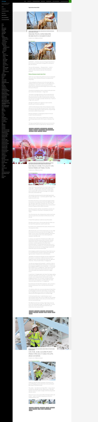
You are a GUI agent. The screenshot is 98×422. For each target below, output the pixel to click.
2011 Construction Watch (5, 131)
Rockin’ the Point (4, 92)
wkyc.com (33, 41)
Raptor (4, 66)
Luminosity (36, 312)
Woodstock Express (6, 71)
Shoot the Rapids (4, 96)
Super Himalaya (5, 59)
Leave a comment (40, 38)
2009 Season (5, 45)
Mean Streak (5, 63)
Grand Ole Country (4, 144)
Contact (3, 113)
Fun (2, 26)
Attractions (31, 31)
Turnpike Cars (4, 86)
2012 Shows (31, 128)
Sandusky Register (35, 361)
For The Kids (3, 120)
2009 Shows (3, 125)
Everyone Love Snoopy (5, 150)
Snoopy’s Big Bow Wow (5, 101)
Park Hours (43, 1)
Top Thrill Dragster (5, 67)
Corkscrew (3, 161)
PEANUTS (49, 312)
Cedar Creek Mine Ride (5, 159)
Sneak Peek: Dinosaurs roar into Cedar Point (40, 35)
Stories (45, 131)
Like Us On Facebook (56, 1)
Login (2, 123)
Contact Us (29, 1)
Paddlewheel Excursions (5, 82)
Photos (3, 25)
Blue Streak (37, 407)
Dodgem (3, 177)
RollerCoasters (32, 349)
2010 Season (5, 48)
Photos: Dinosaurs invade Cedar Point (37, 74)
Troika (3, 78)
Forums (3, 116)
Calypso (3, 170)
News (36, 131)
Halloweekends (4, 117)
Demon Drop (4, 176)
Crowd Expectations (36, 1)
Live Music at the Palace (5, 140)
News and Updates (50, 31)
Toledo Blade (34, 173)
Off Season (40, 131)
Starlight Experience (6, 47)
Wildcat (4, 70)
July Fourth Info (4, 41)
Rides (54, 348)
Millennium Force (5, 64)
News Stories (40, 163)
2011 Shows (3, 128)
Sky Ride (3, 83)
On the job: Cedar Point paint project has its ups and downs (41, 354)
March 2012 (31, 131)
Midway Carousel (5, 55)
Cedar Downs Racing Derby (6, 172)
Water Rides (3, 33)
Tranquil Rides (4, 32)
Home (25, 1)
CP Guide (4, 1)
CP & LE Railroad (4, 155)
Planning (3, 36)
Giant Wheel (3, 157)
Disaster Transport (4, 162)
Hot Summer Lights (4, 135)
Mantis (3, 169)
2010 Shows (3, 127)
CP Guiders (3, 114)
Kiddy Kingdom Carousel (5, 173)
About (3, 112)
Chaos (3, 174)
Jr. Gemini (3, 166)
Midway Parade (4, 81)
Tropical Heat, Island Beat (5, 90)
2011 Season (5, 49)
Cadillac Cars (4, 154)
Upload (3, 108)
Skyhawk (3, 77)
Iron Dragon (3, 165)
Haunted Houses (4, 121)
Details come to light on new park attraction (41, 167)
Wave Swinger (5, 60)
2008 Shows (3, 124)
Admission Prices (4, 37)
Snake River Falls (4, 97)
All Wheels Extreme (4, 132)
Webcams (3, 109)
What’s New (4, 44)
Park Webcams (48, 1)
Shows (49, 163)
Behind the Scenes (37, 31)
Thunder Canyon (4, 98)
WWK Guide (3, 110)
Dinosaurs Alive (44, 31)
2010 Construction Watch (5, 129)
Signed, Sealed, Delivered (5, 100)
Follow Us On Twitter (64, 1)
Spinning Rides (4, 29)
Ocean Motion (4, 74)
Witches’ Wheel (4, 79)
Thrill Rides (3, 30)
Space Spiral (3, 85)
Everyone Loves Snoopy (5, 143)
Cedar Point (50, 128)
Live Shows (4, 51)
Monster (4, 56)
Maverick (4, 62)
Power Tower (4, 75)
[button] (32, 401)
